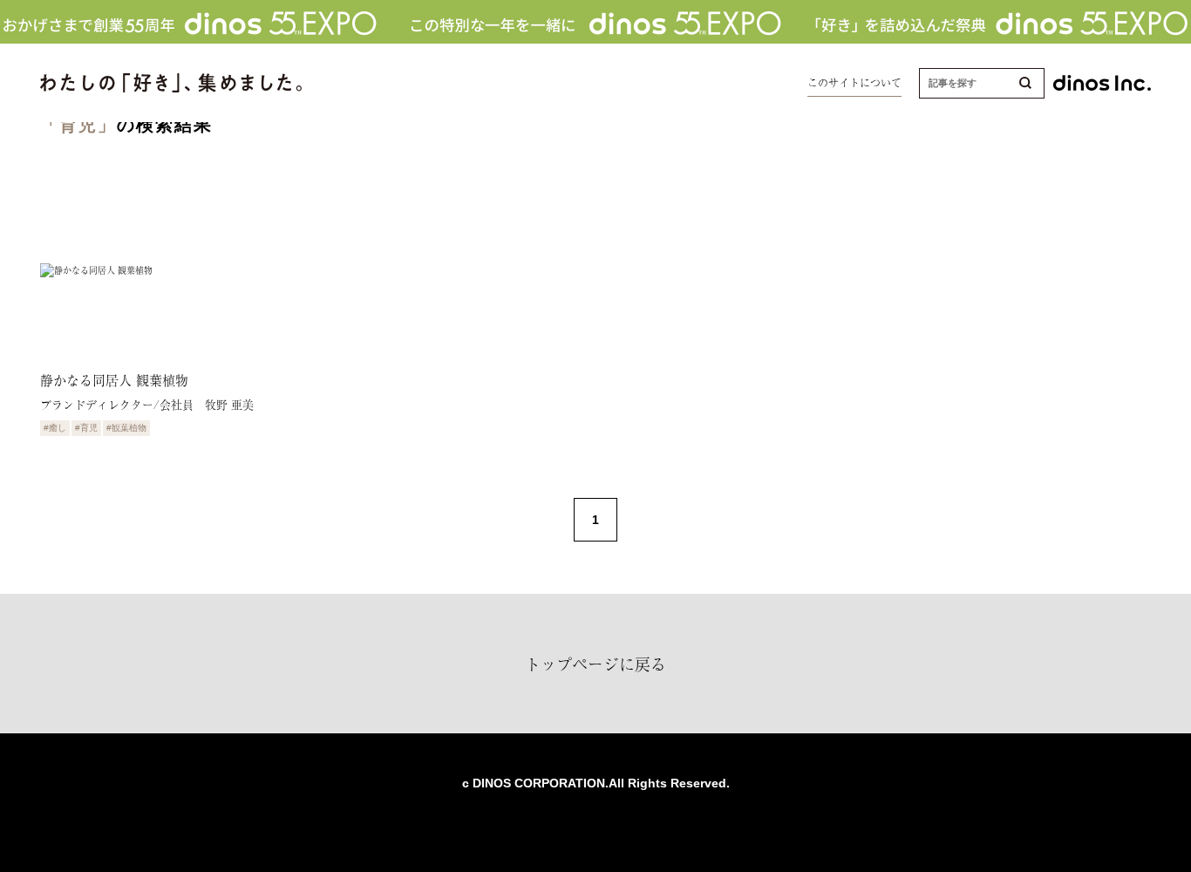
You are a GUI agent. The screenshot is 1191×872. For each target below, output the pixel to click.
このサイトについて (854, 83)
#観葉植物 (126, 428)
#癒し (55, 428)
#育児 (86, 428)
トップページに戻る (595, 663)
